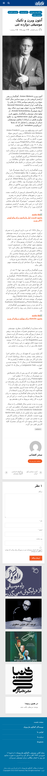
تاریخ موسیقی (23, 12)
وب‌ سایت (39, 539)
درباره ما (40, 737)
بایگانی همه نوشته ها (35, 12)
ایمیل (40, 530)
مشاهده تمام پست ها (35, 461)
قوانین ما (40, 732)
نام (41, 521)
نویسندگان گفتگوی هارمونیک (33, 727)
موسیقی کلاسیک (13, 12)
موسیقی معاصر (37, 15)
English (40, 742)
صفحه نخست (38, 722)
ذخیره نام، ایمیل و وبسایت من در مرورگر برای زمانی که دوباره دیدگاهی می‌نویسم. (23, 550)
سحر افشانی (34, 30)
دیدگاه (40, 491)
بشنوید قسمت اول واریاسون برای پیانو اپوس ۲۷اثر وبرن (24, 219)
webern (38, 429)
